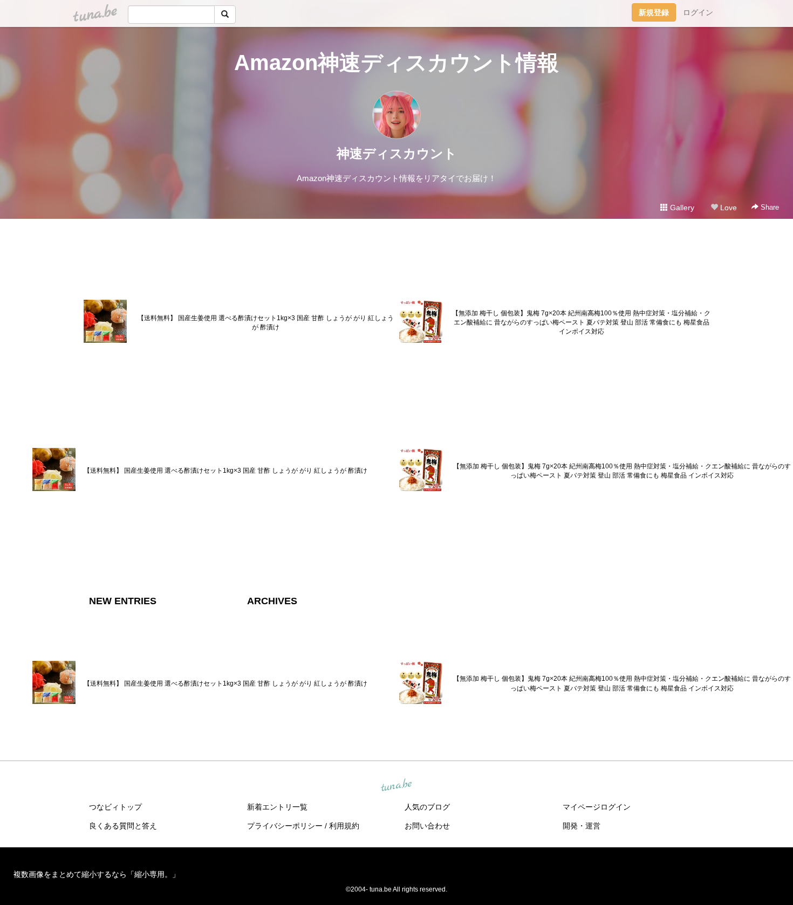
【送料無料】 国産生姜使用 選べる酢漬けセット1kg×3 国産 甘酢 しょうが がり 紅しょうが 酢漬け (266, 322)
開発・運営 (581, 825)
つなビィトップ (115, 807)
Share (768, 207)
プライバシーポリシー (285, 825)
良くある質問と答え (123, 825)
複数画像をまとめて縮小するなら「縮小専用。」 (96, 874)
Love (727, 207)
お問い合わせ (427, 825)
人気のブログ (427, 807)
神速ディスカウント (397, 153)
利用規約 (344, 825)
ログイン (698, 12)
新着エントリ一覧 (277, 807)
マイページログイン (597, 807)
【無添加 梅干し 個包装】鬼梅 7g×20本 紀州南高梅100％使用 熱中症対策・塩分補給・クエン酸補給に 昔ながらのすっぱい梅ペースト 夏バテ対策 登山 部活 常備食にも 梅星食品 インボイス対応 (581, 322)
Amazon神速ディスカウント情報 (396, 62)
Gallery (681, 207)
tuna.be (396, 786)
